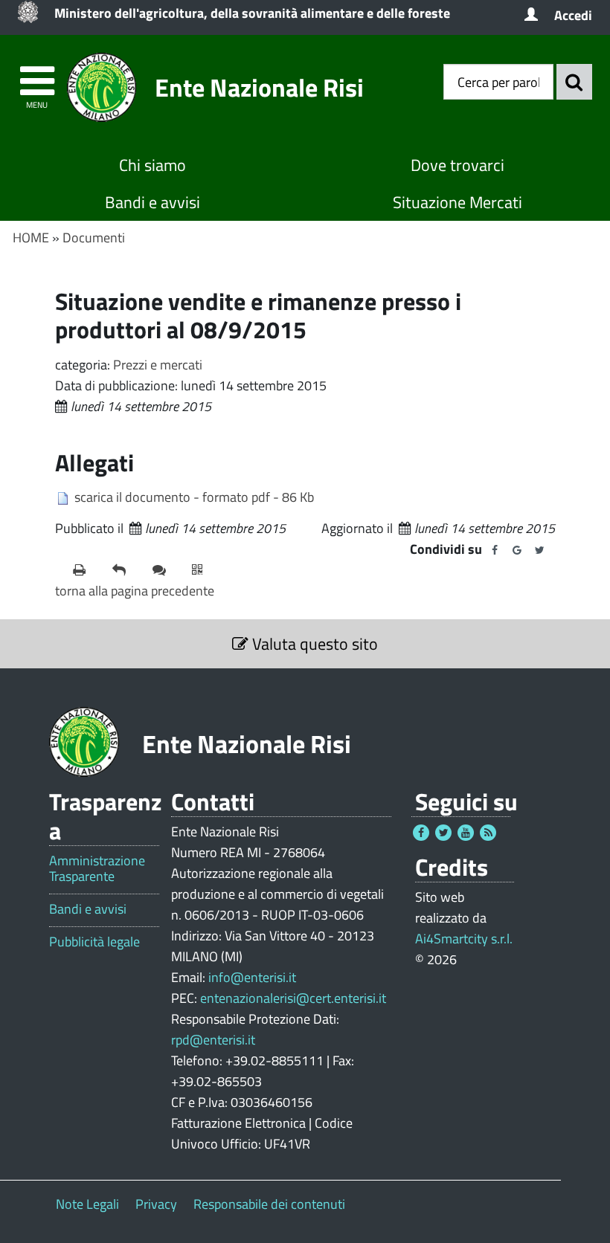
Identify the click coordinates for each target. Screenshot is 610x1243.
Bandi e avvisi (152, 202)
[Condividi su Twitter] (539, 550)
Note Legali (87, 1204)
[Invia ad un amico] (126, 570)
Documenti (93, 237)
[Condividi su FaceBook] (495, 550)
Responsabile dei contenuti (269, 1204)
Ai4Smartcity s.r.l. (464, 939)
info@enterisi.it (252, 977)
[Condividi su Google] (517, 550)
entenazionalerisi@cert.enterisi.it (293, 998)
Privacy (156, 1204)
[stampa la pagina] (86, 570)
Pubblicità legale (94, 942)
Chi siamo (152, 165)
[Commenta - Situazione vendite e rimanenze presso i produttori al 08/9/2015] (166, 570)
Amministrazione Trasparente (97, 869)
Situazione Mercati (457, 202)
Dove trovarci (457, 165)
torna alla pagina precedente (134, 591)
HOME (31, 237)
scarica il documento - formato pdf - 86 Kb (194, 497)
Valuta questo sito (313, 644)
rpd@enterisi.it (213, 1040)
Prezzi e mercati (157, 365)
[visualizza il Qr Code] (205, 570)
